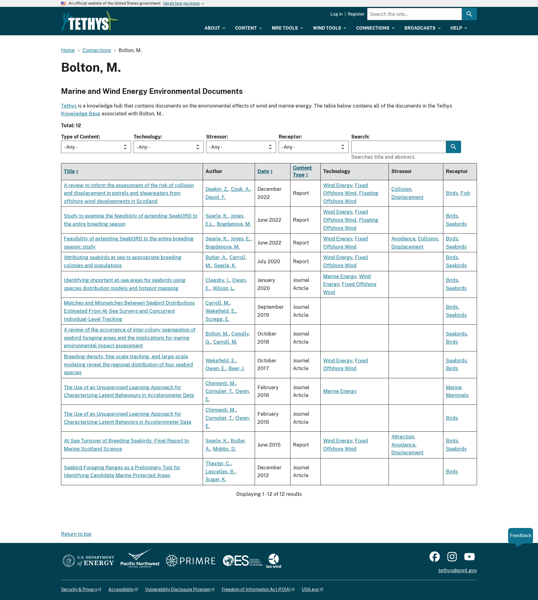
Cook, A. (240, 189)
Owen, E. (215, 368)
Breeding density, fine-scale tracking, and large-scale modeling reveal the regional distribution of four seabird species (128, 364)
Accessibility (121, 589)
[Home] (89, 21)
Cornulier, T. (219, 391)
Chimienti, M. (220, 383)
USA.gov (310, 589)
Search (359, 137)
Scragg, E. (217, 319)
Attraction (402, 437)
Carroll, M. (217, 303)
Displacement (407, 197)
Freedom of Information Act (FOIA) (256, 589)
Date (263, 171)
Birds (452, 193)
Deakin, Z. (217, 189)
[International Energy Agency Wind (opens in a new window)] (274, 561)
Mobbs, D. (224, 449)
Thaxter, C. (218, 464)
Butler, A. (216, 257)
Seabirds (456, 224)
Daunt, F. (215, 197)
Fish (465, 193)
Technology (147, 137)
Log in (336, 14)
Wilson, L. (224, 288)
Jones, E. (241, 239)
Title (69, 171)
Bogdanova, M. (234, 224)
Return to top (76, 534)
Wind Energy (337, 185)
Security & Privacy (79, 589)
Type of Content (80, 137)
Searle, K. (216, 216)
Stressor (216, 137)
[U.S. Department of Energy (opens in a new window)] (88, 561)
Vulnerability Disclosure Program (177, 589)
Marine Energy (339, 276)
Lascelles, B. (220, 472)
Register (356, 14)
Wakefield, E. (220, 311)
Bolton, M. (217, 334)
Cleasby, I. (217, 280)
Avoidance (403, 239)
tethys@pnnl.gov (457, 570)
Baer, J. (236, 368)
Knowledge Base (80, 114)
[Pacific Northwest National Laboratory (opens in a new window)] (138, 561)
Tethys (69, 106)
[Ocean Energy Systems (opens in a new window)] (243, 561)
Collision (401, 189)
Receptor (290, 137)
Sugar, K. (215, 479)
